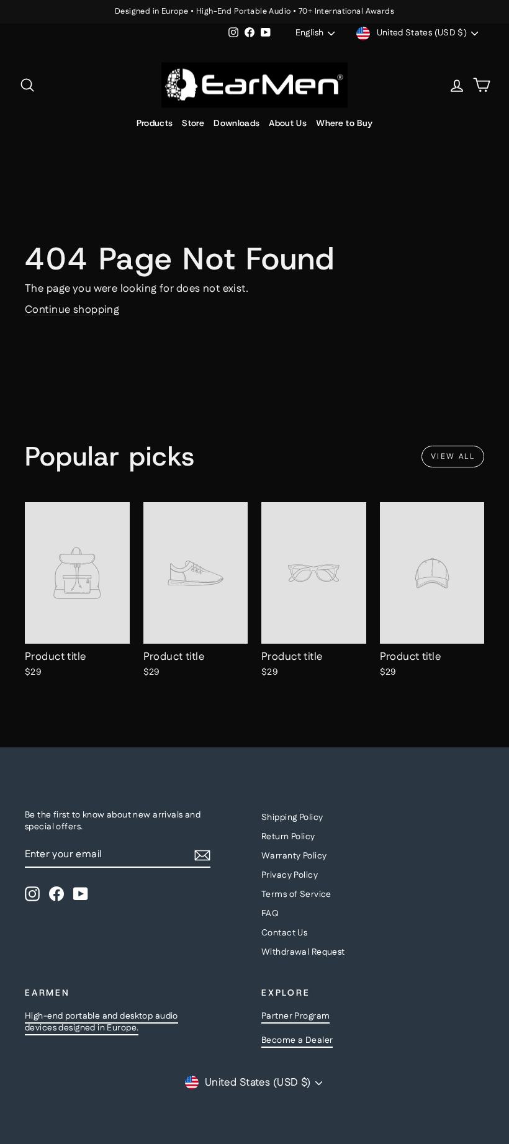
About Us (288, 122)
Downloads (236, 122)
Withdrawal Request (303, 952)
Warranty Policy (294, 856)
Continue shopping (72, 309)
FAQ (270, 914)
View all (453, 456)
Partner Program (295, 1016)
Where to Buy (344, 122)
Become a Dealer (297, 1040)
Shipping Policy (292, 817)
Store (193, 122)
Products (155, 122)
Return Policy (288, 837)
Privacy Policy (289, 875)
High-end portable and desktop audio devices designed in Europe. (101, 1022)
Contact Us (284, 933)
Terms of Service (296, 894)
